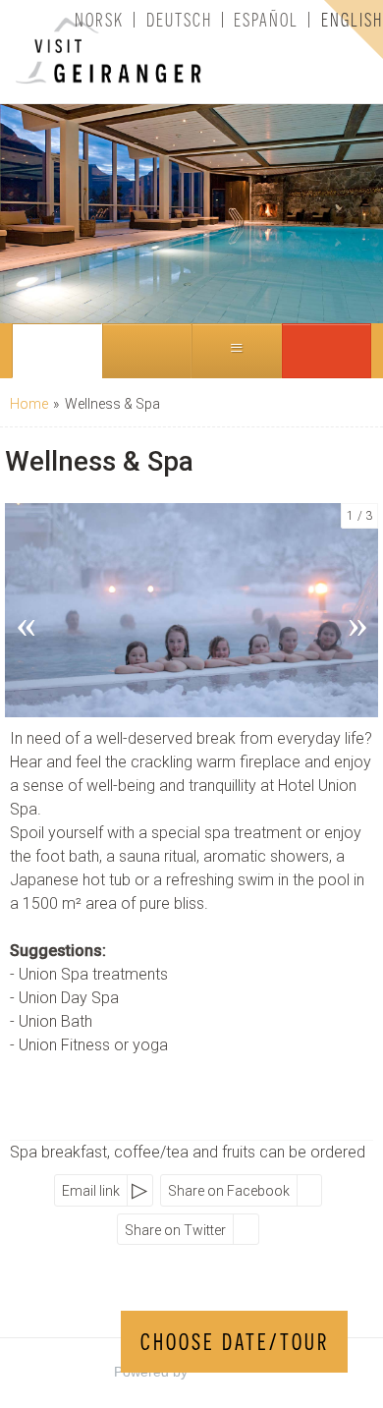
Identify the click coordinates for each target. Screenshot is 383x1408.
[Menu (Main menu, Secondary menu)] (237, 350)
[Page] (57, 350)
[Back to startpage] (83, 51)
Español (266, 19)
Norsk (99, 19)
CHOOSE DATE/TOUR (234, 1341)
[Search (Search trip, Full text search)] (147, 350)
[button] (327, 350)
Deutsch (179, 19)
